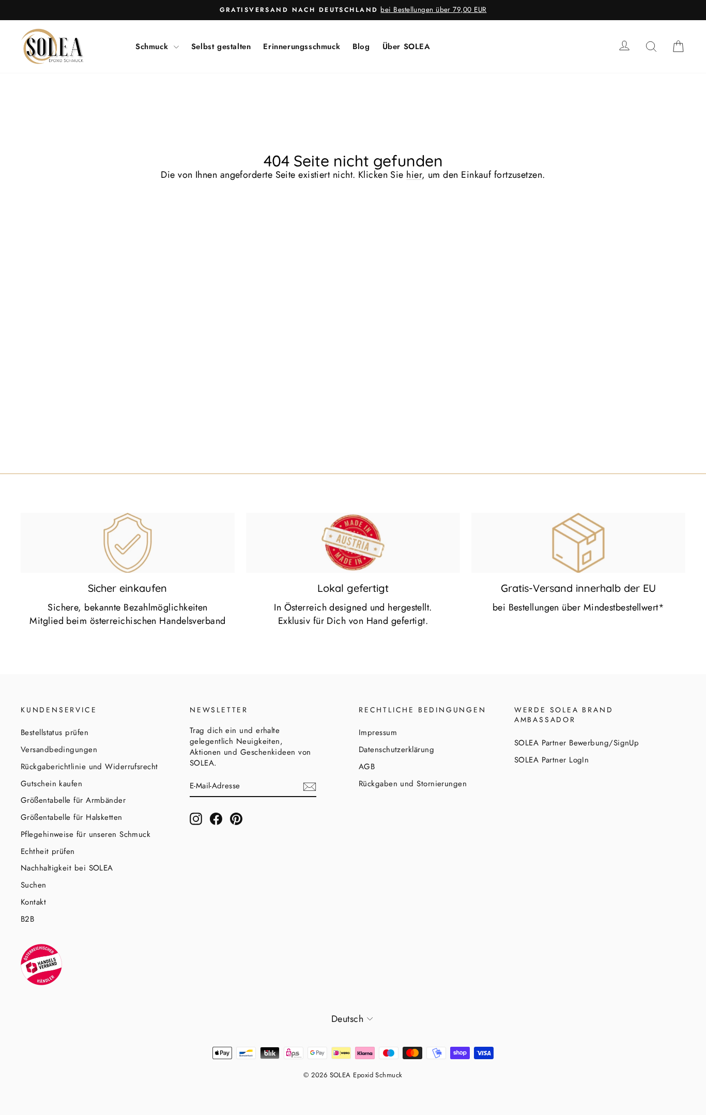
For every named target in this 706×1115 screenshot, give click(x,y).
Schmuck (153, 46)
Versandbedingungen (59, 749)
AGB (367, 766)
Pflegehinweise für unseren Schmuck (85, 834)
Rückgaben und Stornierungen (413, 783)
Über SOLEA (406, 46)
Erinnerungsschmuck (301, 46)
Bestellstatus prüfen (54, 732)
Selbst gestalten (221, 46)
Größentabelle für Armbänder (73, 800)
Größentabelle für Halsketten (71, 817)
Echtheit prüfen (48, 851)
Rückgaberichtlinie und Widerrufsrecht (89, 766)
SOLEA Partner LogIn (551, 760)
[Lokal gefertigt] (353, 543)
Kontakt (33, 902)
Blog (361, 46)
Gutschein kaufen (51, 783)
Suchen (34, 885)
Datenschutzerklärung (396, 749)
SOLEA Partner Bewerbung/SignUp (576, 743)
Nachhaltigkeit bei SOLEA (67, 868)
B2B (27, 919)
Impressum (378, 732)
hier (414, 174)
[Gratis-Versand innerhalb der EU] (578, 543)
